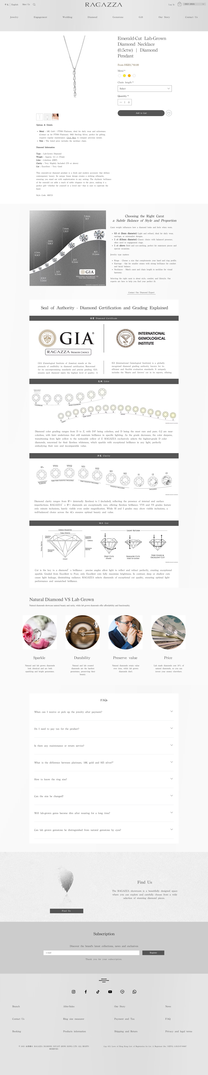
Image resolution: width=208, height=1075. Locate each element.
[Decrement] (120, 102)
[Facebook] (85, 991)
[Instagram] (73, 991)
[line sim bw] (122, 991)
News (168, 1006)
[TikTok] (98, 991)
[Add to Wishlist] (169, 113)
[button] (179, 4)
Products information (74, 1031)
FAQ (167, 1018)
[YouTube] (110, 991)
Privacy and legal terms (178, 1031)
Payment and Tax (124, 1018)
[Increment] (129, 102)
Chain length (126, 82)
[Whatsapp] (134, 991)
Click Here (71, 138)
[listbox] (194, 4)
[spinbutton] (125, 102)
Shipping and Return (125, 1031)
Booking (16, 1031)
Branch (16, 1006)
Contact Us (18, 1018)
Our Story (119, 1006)
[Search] (44, 4)
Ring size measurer (73, 1018)
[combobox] (145, 88)
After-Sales (68, 1006)
